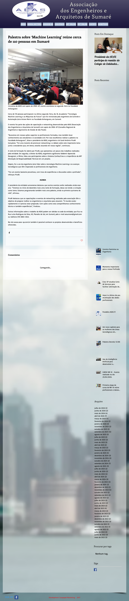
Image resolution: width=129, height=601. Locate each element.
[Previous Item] (98, 45)
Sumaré (101, 16)
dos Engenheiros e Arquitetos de (81, 13)
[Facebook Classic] (16, 596)
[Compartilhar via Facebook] (9, 233)
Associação (84, 4)
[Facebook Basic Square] (95, 567)
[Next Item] (118, 45)
